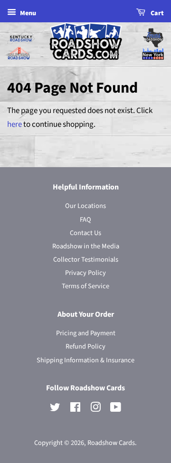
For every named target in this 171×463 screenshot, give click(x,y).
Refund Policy (85, 346)
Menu (27, 13)
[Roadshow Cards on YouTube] (115, 409)
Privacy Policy (85, 273)
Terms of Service (85, 286)
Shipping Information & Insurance (85, 360)
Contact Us (85, 233)
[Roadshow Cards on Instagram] (95, 409)
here (14, 124)
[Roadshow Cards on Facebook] (75, 409)
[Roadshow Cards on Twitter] (55, 409)
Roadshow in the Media (85, 246)
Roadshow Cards (111, 443)
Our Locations (85, 206)
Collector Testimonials (85, 260)
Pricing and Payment (85, 333)
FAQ (85, 220)
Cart (156, 13)
